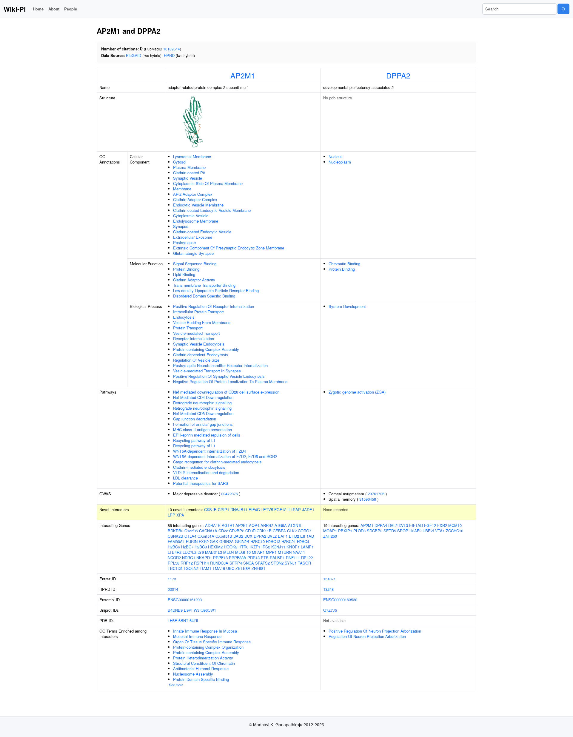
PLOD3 (359, 531)
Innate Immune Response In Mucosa (205, 631)
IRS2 (265, 547)
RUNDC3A (219, 563)
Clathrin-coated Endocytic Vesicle (202, 232)
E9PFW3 (191, 610)
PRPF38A (237, 557)
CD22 (223, 531)
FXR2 (204, 541)
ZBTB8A (242, 568)
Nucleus (336, 156)
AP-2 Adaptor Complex (192, 194)
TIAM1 (205, 568)
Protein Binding (186, 269)
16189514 (171, 48)
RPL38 (173, 563)
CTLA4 (190, 536)
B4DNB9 (175, 610)
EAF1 (283, 536)
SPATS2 (262, 563)
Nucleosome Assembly (193, 674)
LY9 (201, 552)
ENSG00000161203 (185, 599)
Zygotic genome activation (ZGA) (357, 392)
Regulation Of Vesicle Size (196, 360)
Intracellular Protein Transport (198, 311)
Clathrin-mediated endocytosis (199, 467)
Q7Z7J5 (330, 610)
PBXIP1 (345, 531)
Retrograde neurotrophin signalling (202, 402)
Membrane (182, 189)
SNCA (248, 563)
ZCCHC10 (454, 531)
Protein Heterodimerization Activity (203, 658)
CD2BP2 (236, 531)
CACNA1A (208, 531)
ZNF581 (258, 568)
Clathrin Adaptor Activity (194, 280)
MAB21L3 (213, 552)
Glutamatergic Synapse (193, 253)
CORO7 (304, 531)
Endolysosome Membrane (195, 221)
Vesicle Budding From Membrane (201, 322)
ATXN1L (295, 525)
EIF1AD (307, 536)
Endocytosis (184, 317)
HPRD (169, 55)
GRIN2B (242, 541)
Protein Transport (188, 328)
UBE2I (428, 531)
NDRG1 (188, 557)
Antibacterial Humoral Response (201, 668)
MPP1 (271, 552)
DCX (248, 536)
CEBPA (279, 531)
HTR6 (243, 547)
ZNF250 (330, 536)
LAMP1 (307, 547)
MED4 (228, 552)
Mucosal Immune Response (197, 636)
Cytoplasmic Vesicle (190, 215)
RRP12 (187, 563)
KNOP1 (293, 547)
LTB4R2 (174, 552)
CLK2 (292, 531)
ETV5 (268, 509)
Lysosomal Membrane (192, 156)
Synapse (180, 226)
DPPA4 (381, 525)
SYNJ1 (291, 563)
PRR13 (253, 557)
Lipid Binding (184, 274)
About (53, 9)
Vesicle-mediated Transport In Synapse (207, 371)
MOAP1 (330, 531)
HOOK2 (230, 547)
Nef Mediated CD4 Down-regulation (203, 397)
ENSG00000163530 (340, 599)
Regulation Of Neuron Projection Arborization (367, 636)
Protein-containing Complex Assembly (206, 349)
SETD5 (389, 531)
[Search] (563, 9)
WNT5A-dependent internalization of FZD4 (209, 451)
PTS (265, 557)
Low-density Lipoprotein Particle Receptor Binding (216, 290)
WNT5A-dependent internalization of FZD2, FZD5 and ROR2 (225, 456)
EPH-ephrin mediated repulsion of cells (206, 435)
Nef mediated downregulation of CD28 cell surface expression (226, 392)
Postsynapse (184, 242)
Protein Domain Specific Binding (201, 679)
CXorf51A (206, 536)
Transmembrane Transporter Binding (204, 285)
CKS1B (210, 509)
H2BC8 (201, 547)
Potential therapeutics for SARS (200, 483)
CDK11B (264, 531)
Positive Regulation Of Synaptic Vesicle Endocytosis (219, 376)
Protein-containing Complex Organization (208, 647)
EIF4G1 (255, 509)
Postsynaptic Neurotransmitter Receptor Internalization (220, 365)
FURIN (192, 541)
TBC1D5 (175, 568)
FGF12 (280, 509)
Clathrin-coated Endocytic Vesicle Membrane (212, 210)
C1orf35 (191, 531)
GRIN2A (226, 541)
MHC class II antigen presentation (202, 429)
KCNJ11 (278, 547)
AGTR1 (228, 525)
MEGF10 (243, 552)
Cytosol (179, 162)
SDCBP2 (374, 531)
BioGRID (133, 55)
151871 (329, 579)
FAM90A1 (176, 541)
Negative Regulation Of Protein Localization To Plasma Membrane (230, 381)
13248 (328, 589)
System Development (347, 306)
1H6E (172, 620)
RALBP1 (277, 557)
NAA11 (299, 552)
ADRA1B (213, 525)
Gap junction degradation (194, 419)
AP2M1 (242, 75)
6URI (194, 620)
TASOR (304, 563)
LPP (171, 515)
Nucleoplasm (340, 162)
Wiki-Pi (15, 9)
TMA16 (218, 568)
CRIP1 (223, 509)
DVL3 (403, 525)
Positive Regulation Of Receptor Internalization (213, 306)
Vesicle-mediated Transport (196, 333)
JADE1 (308, 509)
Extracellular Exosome (192, 237)
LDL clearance (185, 478)
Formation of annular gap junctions (203, 424)
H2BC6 (174, 547)
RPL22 (307, 557)
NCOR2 (174, 557)
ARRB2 (267, 525)
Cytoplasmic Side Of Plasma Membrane (208, 183)
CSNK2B (175, 536)
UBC (230, 568)
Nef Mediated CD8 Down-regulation (203, 413)
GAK (214, 541)
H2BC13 (273, 541)
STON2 (277, 563)
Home (38, 9)
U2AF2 (415, 531)
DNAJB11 (238, 509)
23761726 (376, 494)
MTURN (285, 552)
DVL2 (272, 536)
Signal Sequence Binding (194, 263)
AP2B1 (241, 525)
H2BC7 (187, 547)
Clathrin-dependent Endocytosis (200, 354)
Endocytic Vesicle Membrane (198, 205)
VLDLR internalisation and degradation (206, 472)
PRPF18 (220, 557)
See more (176, 684)
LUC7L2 (189, 552)
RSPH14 (201, 563)
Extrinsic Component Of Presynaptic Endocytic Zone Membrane (228, 248)
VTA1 (440, 531)
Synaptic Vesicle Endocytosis (199, 344)
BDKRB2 (175, 531)
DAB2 (238, 536)
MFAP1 (258, 552)
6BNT (183, 620)
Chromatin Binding (344, 263)
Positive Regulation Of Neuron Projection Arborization (375, 631)
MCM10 (455, 525)
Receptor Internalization (193, 338)
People (70, 9)
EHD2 (294, 536)
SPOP (402, 531)
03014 (173, 589)
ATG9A (281, 525)
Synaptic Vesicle (187, 178)
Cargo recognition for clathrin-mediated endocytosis (217, 462)
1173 (172, 579)
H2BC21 (288, 541)
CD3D (250, 531)
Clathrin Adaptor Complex (195, 199)
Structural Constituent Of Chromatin (204, 663)
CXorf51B (223, 536)
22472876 (229, 494)
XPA (180, 515)
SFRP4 (235, 563)
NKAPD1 (204, 557)
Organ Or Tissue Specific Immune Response (212, 642)
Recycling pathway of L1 (194, 440)
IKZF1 (254, 547)
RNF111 (293, 557)
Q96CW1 (208, 610)
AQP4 (254, 525)
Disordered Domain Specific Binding (204, 296)
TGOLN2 (191, 568)
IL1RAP (294, 509)
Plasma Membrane (189, 167)
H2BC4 (303, 541)
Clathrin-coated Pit (189, 172)
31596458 (367, 499)
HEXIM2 (215, 547)
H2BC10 (257, 541)
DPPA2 (398, 75)
